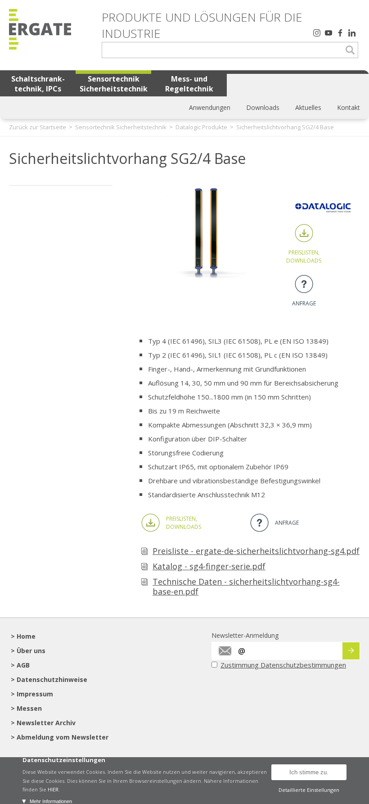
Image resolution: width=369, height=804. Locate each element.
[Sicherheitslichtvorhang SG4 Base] (206, 279)
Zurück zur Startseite (37, 127)
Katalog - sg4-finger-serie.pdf (209, 566)
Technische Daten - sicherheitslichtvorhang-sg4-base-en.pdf (246, 586)
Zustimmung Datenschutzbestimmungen (283, 664)
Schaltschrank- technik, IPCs (38, 84)
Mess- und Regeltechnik (189, 84)
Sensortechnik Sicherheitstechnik (114, 84)
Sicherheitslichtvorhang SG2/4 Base (285, 127)
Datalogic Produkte (201, 127)
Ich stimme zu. (308, 772)
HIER (53, 789)
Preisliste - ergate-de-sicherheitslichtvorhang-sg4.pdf (256, 551)
